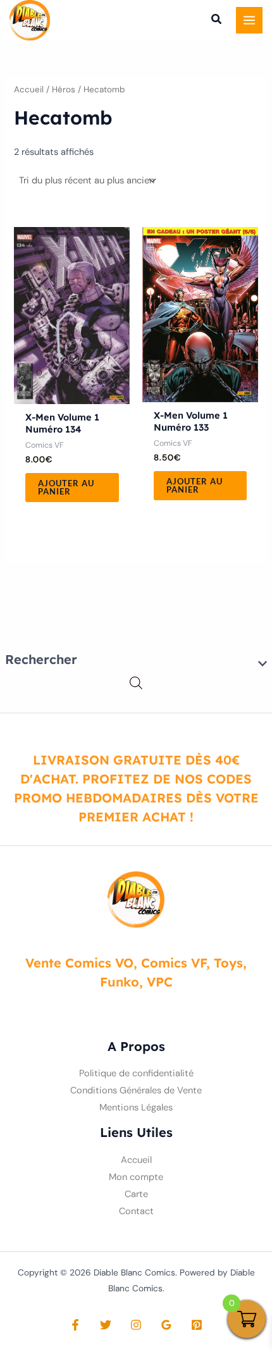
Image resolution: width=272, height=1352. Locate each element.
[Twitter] (105, 1324)
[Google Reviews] (166, 1324)
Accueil (29, 89)
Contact (136, 1211)
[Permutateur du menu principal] (249, 20)
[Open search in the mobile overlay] (136, 683)
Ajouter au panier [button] (66, 487)
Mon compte (136, 1177)
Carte (136, 1194)
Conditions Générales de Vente (136, 1091)
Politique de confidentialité (136, 1073)
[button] (217, 20)
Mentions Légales (136, 1108)
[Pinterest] (196, 1324)
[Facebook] (75, 1324)
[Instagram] (136, 1324)
